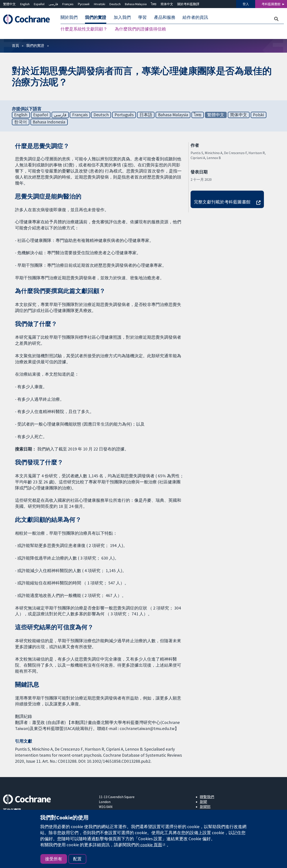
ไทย (153, 4)
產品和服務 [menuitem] (164, 17)
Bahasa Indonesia (49, 122)
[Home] (28, 19)
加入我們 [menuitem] (122, 17)
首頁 (15, 45)
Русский (83, 4)
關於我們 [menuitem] (69, 17)
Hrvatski (99, 4)
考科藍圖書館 (271, 4)
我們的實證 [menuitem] (95, 17)
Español (39, 4)
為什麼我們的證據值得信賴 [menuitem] (140, 29)
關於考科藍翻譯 (188, 4)
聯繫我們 (207, 797)
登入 (246, 4)
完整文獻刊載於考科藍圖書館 (222, 202)
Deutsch (115, 4)
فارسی (53, 4)
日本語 (145, 114)
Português (124, 114)
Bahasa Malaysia (136, 4)
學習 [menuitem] (142, 17)
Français (68, 4)
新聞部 (205, 806)
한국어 (20, 122)
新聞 (203, 801)
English (25, 4)
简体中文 (167, 4)
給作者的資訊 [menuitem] (195, 17)
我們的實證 (35, 45)
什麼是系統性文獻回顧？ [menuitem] (84, 29)
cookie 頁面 (150, 844)
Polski (258, 114)
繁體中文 (9, 4)
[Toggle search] (276, 19)
